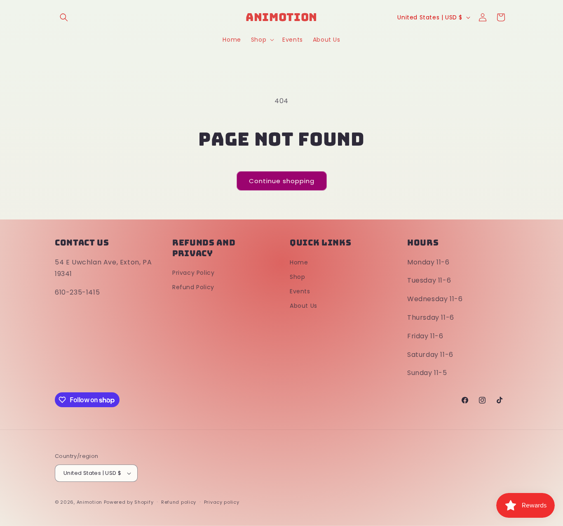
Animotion (89, 502)
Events (300, 291)
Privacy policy (221, 502)
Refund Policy (193, 287)
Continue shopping (281, 181)
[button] (64, 17)
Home (299, 262)
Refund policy (178, 502)
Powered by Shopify (129, 502)
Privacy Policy (193, 273)
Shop (297, 277)
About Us (303, 306)
